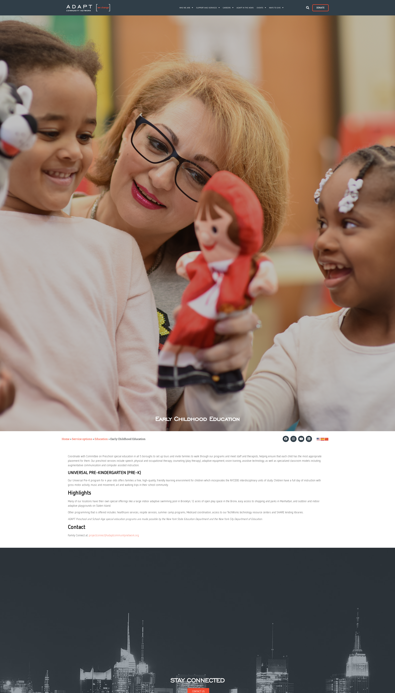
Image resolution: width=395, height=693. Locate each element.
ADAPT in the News (245, 8)
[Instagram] (293, 439)
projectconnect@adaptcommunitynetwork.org (114, 535)
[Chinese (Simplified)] (327, 438)
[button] (308, 8)
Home (65, 439)
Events (260, 8)
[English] (319, 438)
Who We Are (184, 8)
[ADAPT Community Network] (88, 7)
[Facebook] (286, 439)
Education (101, 439)
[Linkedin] (309, 439)
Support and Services (206, 8)
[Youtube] (301, 439)
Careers (227, 8)
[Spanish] (323, 438)
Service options (82, 439)
